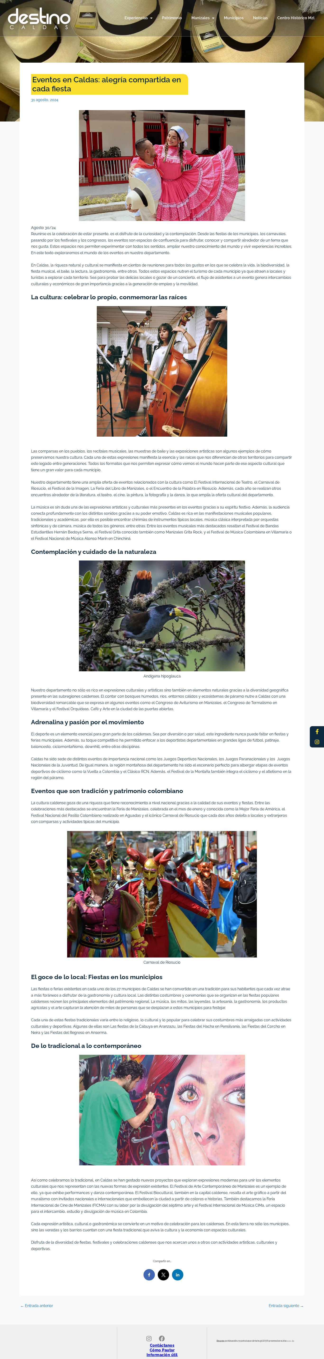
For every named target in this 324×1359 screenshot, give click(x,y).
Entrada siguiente (286, 1306)
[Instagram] (317, 742)
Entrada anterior (36, 1306)
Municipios (234, 18)
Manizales (200, 18)
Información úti (161, 1355)
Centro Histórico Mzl (296, 18)
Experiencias (136, 18)
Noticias (260, 18)
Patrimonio (172, 18)
